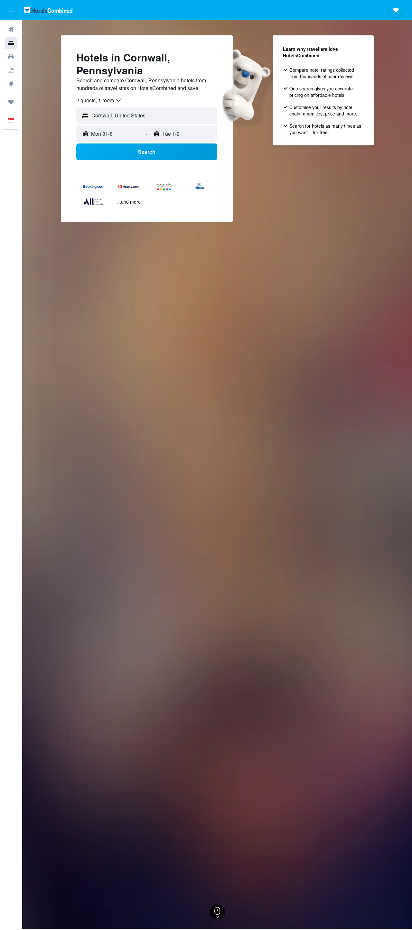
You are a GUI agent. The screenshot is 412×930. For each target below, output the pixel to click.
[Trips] (11, 102)
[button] (11, 10)
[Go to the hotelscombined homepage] (48, 10)
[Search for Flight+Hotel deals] (11, 70)
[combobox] (99, 100)
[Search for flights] (11, 29)
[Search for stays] (11, 43)
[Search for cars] (11, 56)
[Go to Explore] (11, 83)
